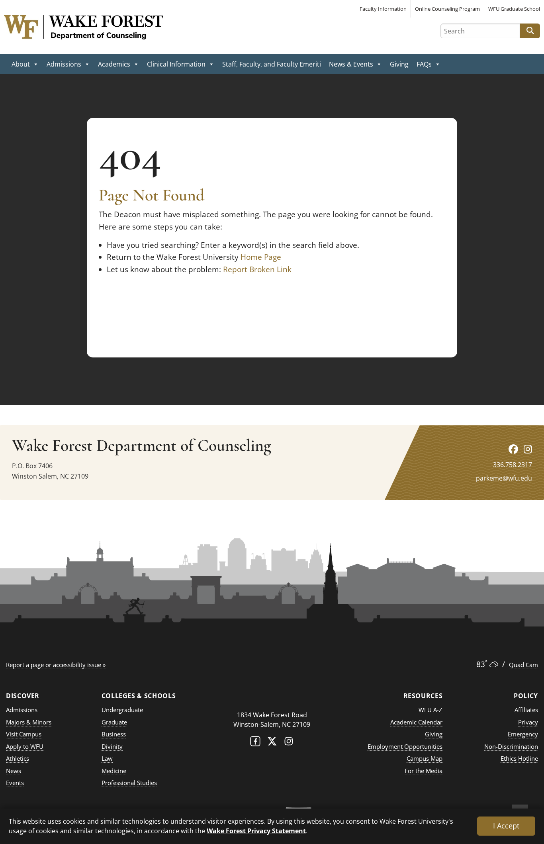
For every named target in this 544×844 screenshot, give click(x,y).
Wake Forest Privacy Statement (256, 830)
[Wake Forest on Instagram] (288, 743)
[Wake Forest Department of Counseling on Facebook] (513, 448)
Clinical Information (176, 64)
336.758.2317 (512, 464)
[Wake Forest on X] (272, 743)
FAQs (424, 64)
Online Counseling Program (447, 8)
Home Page (261, 257)
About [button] (21, 64)
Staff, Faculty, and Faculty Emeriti (271, 64)
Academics (114, 64)
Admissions (64, 64)
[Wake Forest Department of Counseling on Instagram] (528, 448)
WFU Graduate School (514, 8)
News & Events (351, 64)
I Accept (506, 825)
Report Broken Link (257, 269)
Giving (399, 64)
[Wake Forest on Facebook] (255, 743)
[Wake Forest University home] (272, 699)
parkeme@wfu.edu (504, 478)
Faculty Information (383, 8)
